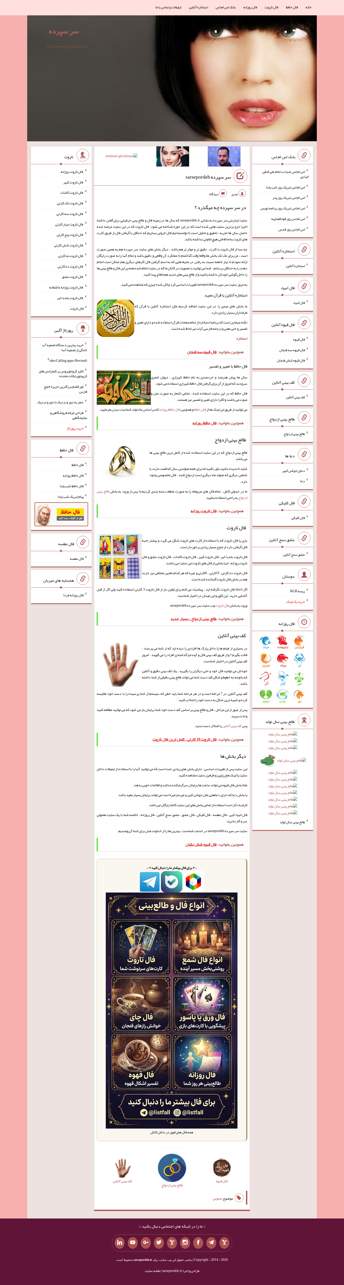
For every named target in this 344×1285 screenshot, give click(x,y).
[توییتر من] (159, 1243)
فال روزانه (250, 7)
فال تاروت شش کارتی (69, 245)
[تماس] (172, 1243)
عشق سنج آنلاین (294, 554)
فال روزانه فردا (73, 595)
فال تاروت (271, 7)
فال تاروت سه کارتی (70, 213)
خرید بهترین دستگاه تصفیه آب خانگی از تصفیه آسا (64, 347)
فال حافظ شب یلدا (72, 485)
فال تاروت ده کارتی (71, 266)
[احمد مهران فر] (224, 157)
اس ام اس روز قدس (291, 229)
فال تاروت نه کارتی (71, 255)
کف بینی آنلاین (232, 725)
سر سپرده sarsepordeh (208, 177)
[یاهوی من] (224, 1243)
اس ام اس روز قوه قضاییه (288, 218)
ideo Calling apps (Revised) (68, 360)
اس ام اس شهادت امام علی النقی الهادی (285, 174)
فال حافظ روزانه (169, 409)
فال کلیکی (298, 517)
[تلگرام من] (211, 1243)
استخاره (241, 338)
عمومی (217, 1198)
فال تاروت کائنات (72, 192)
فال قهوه (299, 339)
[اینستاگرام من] (185, 1243)
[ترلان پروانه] (172, 157)
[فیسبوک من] (198, 1243)
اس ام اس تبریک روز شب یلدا (285, 186)
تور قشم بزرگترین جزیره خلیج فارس (65, 389)
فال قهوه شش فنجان (291, 360)
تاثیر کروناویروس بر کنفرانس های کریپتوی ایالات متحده (63, 373)
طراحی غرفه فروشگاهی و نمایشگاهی (68, 415)
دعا (302, 480)
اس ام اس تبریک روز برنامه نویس (282, 208)
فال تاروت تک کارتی (70, 203)
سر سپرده (64, 31)
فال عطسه (77, 558)
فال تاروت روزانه (72, 171)
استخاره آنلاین (198, 7)
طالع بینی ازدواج (294, 433)
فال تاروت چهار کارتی (69, 223)
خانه (308, 7)
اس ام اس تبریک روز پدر (288, 197)
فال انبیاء (299, 302)
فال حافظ (292, 7)
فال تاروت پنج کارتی (70, 234)
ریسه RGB (297, 591)
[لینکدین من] (120, 1243)
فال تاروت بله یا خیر (70, 297)
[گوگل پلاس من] (146, 1243)
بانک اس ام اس (226, 7)
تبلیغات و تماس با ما (168, 7)
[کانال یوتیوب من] (133, 1243)
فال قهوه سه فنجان (292, 349)
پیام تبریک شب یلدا (71, 496)
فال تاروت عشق (73, 276)
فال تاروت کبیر (73, 181)
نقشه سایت (152, 1270)
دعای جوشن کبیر (293, 470)
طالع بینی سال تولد (292, 821)
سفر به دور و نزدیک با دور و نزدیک (60, 402)
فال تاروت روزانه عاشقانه (66, 287)
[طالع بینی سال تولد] (282, 775)
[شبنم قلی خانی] (121, 156)
